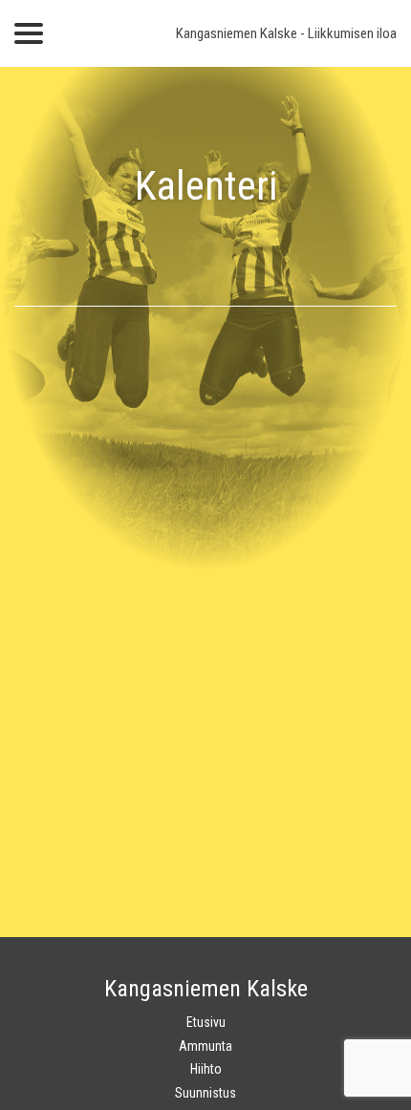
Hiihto (206, 1069)
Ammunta (205, 1046)
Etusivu (206, 1022)
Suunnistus (205, 1092)
